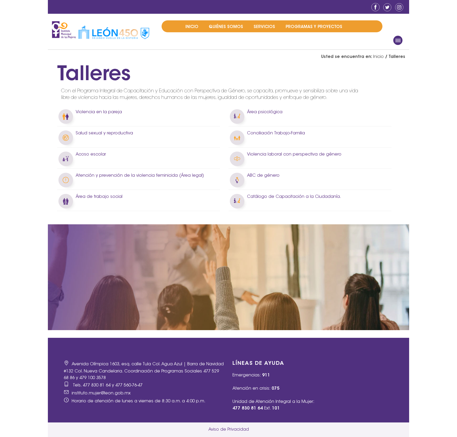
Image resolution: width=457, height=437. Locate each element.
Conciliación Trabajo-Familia (276, 133)
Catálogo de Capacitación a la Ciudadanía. (294, 197)
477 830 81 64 (97, 385)
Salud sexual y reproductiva (104, 133)
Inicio (378, 57)
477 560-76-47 (129, 385)
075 (276, 388)
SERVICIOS (264, 27)
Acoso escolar (91, 154)
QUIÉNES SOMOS (226, 27)
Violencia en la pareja (99, 112)
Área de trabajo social (99, 197)
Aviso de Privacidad (228, 429)
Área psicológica (264, 112)
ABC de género (263, 176)
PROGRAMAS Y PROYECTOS (314, 27)
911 (266, 375)
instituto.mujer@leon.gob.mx (101, 393)
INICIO (191, 27)
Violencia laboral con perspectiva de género (294, 154)
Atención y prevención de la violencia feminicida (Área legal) (140, 176)
